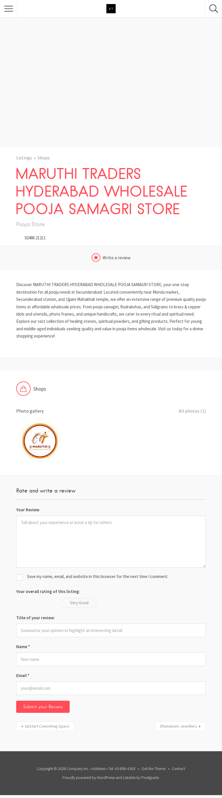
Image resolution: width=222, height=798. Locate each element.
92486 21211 (35, 237)
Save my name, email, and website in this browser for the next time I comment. (97, 576)
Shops (44, 158)
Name (23, 646)
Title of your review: (35, 617)
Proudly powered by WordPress (88, 777)
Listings (24, 158)
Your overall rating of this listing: (48, 591)
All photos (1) (192, 411)
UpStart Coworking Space (47, 726)
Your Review (27, 509)
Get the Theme (154, 768)
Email (22, 675)
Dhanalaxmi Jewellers (178, 726)
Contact (178, 768)
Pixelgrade (150, 777)
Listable (129, 777)
